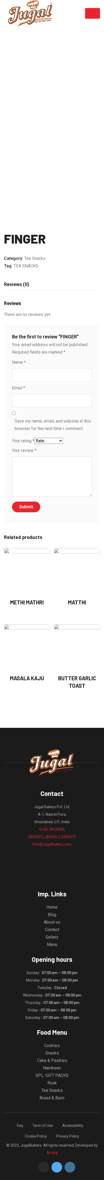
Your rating (23, 440)
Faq (20, 1125)
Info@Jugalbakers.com (52, 844)
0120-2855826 (51, 829)
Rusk (52, 1082)
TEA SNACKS (26, 265)
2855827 (35, 837)
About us (52, 922)
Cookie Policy (36, 1136)
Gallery (52, 937)
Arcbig (52, 1153)
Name (19, 362)
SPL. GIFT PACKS (52, 1075)
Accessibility (72, 1125)
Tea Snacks (35, 258)
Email (18, 387)
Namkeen (52, 1067)
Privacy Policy (67, 1136)
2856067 (52, 837)
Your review (24, 450)
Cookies (52, 1045)
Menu (52, 944)
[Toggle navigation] (92, 13)
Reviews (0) (16, 284)
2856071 (68, 837)
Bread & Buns (52, 1097)
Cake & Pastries (52, 1060)
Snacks (52, 1053)
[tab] (17, 284)
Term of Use (42, 1125)
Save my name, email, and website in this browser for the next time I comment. (53, 425)
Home (52, 907)
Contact (52, 929)
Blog (52, 914)
